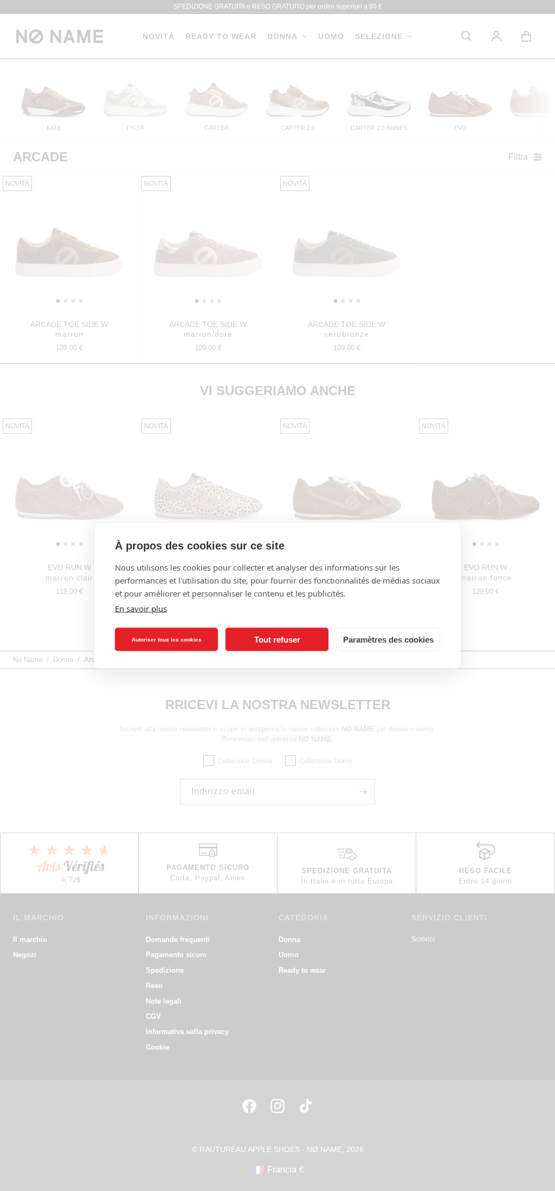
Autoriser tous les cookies (167, 639)
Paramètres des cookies (388, 639)
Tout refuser (277, 639)
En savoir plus (141, 608)
